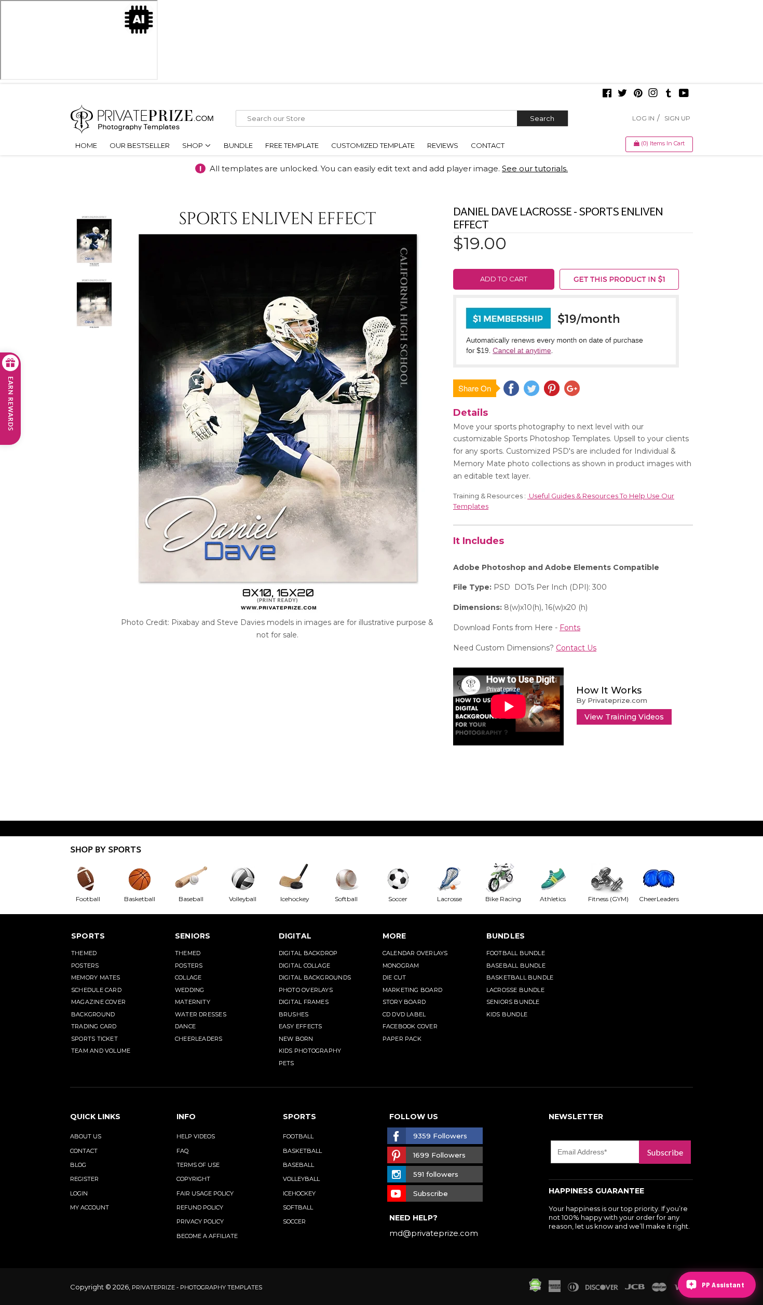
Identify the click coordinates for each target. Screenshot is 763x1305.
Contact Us (576, 647)
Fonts (570, 627)
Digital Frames (304, 1001)
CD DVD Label (404, 1014)
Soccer (294, 1221)
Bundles (505, 936)
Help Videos (195, 1136)
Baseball (298, 1164)
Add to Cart (503, 279)
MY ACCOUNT (89, 1207)
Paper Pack (402, 1038)
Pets (286, 1063)
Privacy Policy (200, 1221)
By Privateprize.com (611, 700)
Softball (298, 1207)
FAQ (182, 1150)
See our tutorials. (535, 168)
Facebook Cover (410, 1026)
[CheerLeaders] (665, 879)
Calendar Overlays (415, 953)
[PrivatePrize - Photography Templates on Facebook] (607, 94)
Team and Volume (100, 1050)
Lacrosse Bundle (515, 990)
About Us (85, 1136)
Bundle (238, 145)
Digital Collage (304, 965)
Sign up (677, 118)
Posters (85, 965)
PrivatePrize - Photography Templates (197, 1287)
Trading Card (94, 1026)
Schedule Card (96, 990)
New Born (296, 1038)
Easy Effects (300, 1026)
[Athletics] (561, 879)
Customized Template (373, 145)
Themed (84, 953)
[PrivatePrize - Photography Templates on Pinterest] (638, 94)
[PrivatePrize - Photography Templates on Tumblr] (668, 94)
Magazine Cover (98, 1001)
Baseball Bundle (516, 965)
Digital (295, 936)
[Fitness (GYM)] (613, 879)
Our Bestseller (140, 145)
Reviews (442, 145)
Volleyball (301, 1178)
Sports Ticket (94, 1038)
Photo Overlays (306, 990)
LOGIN (79, 1193)
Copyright (193, 1178)
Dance (185, 1026)
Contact (488, 145)
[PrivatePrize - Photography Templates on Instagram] (653, 94)
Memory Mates (95, 977)
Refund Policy (199, 1207)
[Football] (96, 879)
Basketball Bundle (520, 977)
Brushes (294, 1014)
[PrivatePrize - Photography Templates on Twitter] (622, 94)
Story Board (404, 1001)
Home (86, 145)
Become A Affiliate (207, 1236)
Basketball (302, 1150)
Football (298, 1136)
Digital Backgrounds (315, 977)
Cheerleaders (199, 1038)
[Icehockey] (303, 879)
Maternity (192, 1001)
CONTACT (84, 1150)
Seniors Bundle (513, 1001)
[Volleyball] (251, 879)
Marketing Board (412, 990)
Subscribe (665, 1152)
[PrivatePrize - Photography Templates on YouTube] (684, 94)
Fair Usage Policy (205, 1193)
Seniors (193, 936)
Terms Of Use (198, 1164)
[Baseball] (199, 879)
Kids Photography (310, 1050)
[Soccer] (406, 879)
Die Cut (394, 977)
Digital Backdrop (308, 953)
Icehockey (299, 1193)
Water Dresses (200, 1014)
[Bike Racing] (510, 879)
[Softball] (354, 879)
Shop (193, 145)
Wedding (190, 990)
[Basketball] (148, 879)
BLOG (78, 1164)
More (394, 936)
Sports (88, 936)
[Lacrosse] (458, 879)
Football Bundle (515, 953)
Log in (643, 118)
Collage (188, 977)
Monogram (401, 965)
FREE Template (292, 145)
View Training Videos (624, 717)
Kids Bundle (506, 1014)
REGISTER (84, 1178)
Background (93, 1014)
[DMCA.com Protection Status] (535, 1289)
